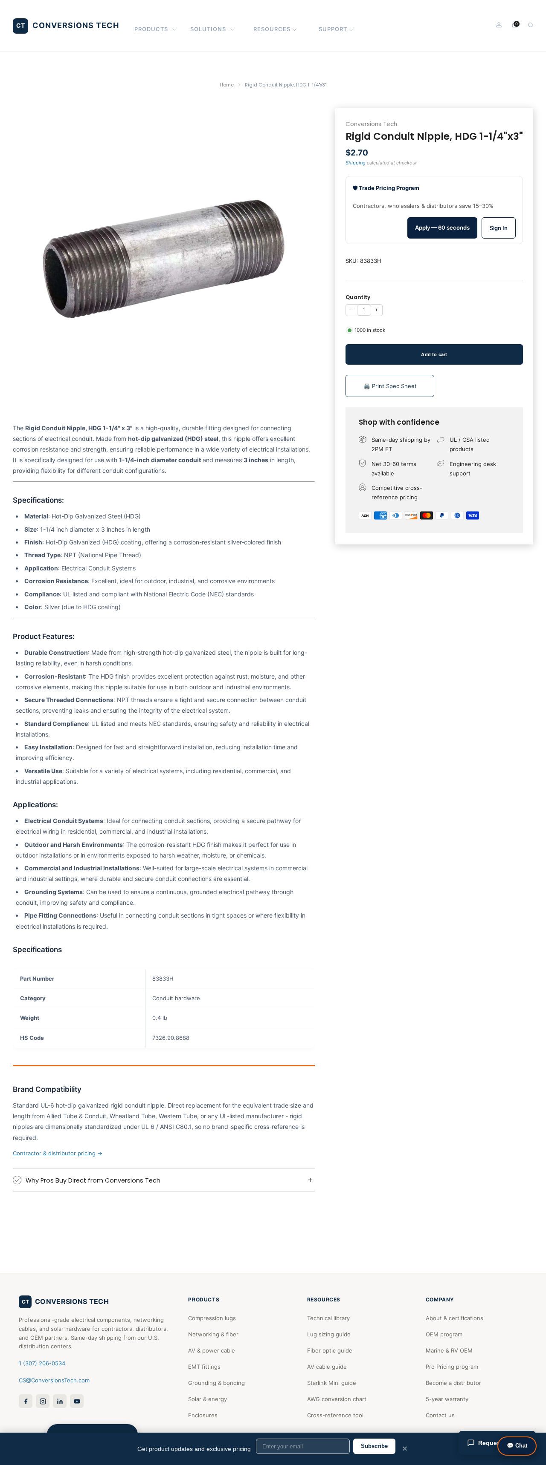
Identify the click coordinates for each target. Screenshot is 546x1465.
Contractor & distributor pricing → (57, 1153)
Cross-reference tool (335, 1415)
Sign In (499, 227)
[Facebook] (25, 1401)
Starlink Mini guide (331, 1382)
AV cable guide (327, 1366)
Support (333, 29)
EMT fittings (204, 1366)
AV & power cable (211, 1350)
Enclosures (203, 1415)
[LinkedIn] (60, 1401)
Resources (271, 29)
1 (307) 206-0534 (42, 1363)
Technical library (328, 1318)
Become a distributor (453, 1382)
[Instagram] (42, 1401)
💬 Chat (517, 1445)
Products (151, 29)
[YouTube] (77, 1401)
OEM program (444, 1334)
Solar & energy (207, 1399)
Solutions (208, 29)
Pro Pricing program (452, 1366)
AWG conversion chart (336, 1399)
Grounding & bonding (216, 1382)
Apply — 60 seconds (442, 227)
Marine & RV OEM (449, 1350)
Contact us (440, 1415)
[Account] (499, 25)
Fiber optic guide (329, 1350)
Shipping (356, 162)
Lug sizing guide (329, 1334)
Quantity (358, 297)
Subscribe (374, 1446)
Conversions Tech (371, 124)
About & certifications (454, 1318)
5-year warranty (447, 1399)
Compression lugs (212, 1318)
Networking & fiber (213, 1334)
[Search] (530, 25)
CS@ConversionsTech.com (54, 1380)
